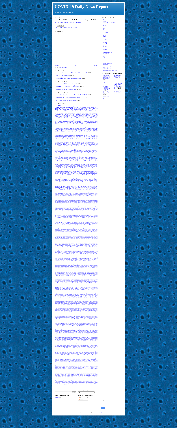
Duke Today (81, 253)
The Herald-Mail (95, 345)
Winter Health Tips (82, 375)
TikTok (85, 352)
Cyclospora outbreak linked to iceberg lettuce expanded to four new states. (106, 98)
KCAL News (61, 287)
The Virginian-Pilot (76, 351)
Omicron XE (90, 315)
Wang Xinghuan (76, 373)
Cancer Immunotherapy (93, 164)
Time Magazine (91, 156)
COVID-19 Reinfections (78, 145)
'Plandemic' (85, 194)
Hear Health (66, 275)
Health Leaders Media (60, 274)
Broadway (90, 209)
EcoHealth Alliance (75, 254)
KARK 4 (56, 287)
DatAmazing (67, 237)
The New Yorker (64, 187)
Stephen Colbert (78, 185)
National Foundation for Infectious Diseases (88, 308)
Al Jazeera (85, 158)
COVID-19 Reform (94, 218)
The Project (95, 347)
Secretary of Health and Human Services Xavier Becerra (76, 333)
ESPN (67, 254)
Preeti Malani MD (60, 322)
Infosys (84, 280)
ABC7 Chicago (84, 196)
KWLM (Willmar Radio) (94, 289)
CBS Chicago (68, 144)
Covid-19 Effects (82, 167)
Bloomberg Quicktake (61, 160)
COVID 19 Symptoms (74, 214)
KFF (58, 139)
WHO (96, 117)
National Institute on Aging (71, 309)
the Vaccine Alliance (71, 383)
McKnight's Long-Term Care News (76, 178)
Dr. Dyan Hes (64, 171)
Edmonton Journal (81, 254)
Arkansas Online (59, 202)
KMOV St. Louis (78, 288)
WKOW (85, 369)
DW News (88, 109)
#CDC (73, 193)
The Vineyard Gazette (70, 351)
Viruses (70, 142)
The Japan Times (88, 346)
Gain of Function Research (82, 265)
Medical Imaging (61, 179)
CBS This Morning (61, 117)
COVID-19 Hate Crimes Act (72, 217)
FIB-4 (62, 259)
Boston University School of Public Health (70, 208)
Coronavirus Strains (84, 230)
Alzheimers (56, 127)
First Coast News (84, 261)
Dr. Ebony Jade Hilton (64, 245)
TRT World (63, 340)
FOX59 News (80, 260)
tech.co (67, 383)
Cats (64, 223)
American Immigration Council (83, 200)
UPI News (80, 359)
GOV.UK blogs (76, 265)
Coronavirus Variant (92, 137)
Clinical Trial (93, 165)
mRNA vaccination (62, 382)
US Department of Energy (85, 359)
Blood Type (65, 207)
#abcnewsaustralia (91, 193)
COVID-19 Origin (69, 109)
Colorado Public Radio (81, 146)
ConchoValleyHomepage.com (90, 228)
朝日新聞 (65, 384)
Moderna (58, 110)
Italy (88, 282)
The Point (92, 347)
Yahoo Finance (83, 108)
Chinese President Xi (73, 165)
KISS (64, 288)
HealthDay (86, 174)
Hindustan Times (79, 275)
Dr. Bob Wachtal (71, 243)
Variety (88, 366)
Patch (82, 318)
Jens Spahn (77, 283)
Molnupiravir (56, 304)
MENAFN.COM (76, 297)
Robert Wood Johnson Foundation (67, 330)
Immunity (88, 124)
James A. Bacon (60, 283)
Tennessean (86, 340)
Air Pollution (79, 199)
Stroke (66, 339)
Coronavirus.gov (105, 64)
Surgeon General (87, 339)
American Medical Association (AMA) (109, 22)
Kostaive (63, 293)
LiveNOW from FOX (65, 296)
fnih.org (72, 381)
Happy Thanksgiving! (69, 273)
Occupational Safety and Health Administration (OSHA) (83, 181)
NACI (88, 304)
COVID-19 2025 (86, 163)
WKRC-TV (93, 369)
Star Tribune (79, 338)
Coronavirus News (72, 230)
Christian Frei (81, 225)
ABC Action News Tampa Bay (64, 196)
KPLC (63, 289)
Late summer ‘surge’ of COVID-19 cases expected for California (66, 83)
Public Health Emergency (83, 325)
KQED (65, 289)
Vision (96, 188)
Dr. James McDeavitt (62, 246)
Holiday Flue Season (85, 275)
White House (89, 374)
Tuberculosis (57, 142)
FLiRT (79, 124)
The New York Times (86, 115)
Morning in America (84, 152)
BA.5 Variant (59, 121)
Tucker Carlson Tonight (64, 354)
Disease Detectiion (94, 239)
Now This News (70, 181)
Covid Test (60, 167)
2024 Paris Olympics (92, 157)
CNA (73, 123)
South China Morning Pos (64, 337)
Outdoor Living (63, 317)
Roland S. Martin (88, 330)
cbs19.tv (65, 380)
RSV (88, 113)
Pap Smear (72, 318)
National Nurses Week (78, 309)
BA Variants (69, 159)
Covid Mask (91, 231)
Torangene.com (105, 67)
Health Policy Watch (83, 150)
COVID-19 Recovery (89, 218)
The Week (80, 351)
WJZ (69, 369)
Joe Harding (91, 283)
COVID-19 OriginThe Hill (76, 218)
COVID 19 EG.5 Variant (67, 214)
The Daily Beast (73, 186)
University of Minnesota (72, 362)
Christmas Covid (79, 165)
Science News (93, 332)
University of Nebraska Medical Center (92, 362)
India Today (87, 279)
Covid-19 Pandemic (81, 107)
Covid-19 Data (86, 131)
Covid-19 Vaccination (91, 110)
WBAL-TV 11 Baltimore (71, 189)
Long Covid (73, 105)
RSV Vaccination (86, 326)
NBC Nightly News (77, 139)
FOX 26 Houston (89, 138)
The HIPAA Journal (90, 345)
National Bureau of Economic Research (72, 308)
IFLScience (78, 132)
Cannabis (93, 222)
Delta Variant (76, 109)
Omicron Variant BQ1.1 (73, 315)
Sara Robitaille (67, 332)
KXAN (56, 290)
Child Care (81, 224)
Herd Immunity (94, 174)
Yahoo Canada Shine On (67, 377)
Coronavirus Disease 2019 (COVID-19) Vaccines (62, 230)
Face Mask (88, 260)
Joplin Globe (66, 286)
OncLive (93, 315)
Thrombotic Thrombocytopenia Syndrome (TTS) (76, 352)
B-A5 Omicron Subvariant (80, 203)
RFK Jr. (62, 112)
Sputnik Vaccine (93, 337)
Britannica (80, 209)
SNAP (76, 331)
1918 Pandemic (94, 194)
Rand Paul (90, 129)
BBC (92, 114)
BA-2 (94, 203)
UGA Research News (68, 358)
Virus (85, 367)
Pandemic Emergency (59, 318)
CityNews (86, 127)
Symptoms (91, 185)
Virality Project (72, 367)
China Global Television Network (66, 225)
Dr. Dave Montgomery (82, 244)
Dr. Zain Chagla (70, 253)
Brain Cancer (82, 208)
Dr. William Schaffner (92, 149)
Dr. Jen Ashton (77, 128)
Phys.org (96, 153)
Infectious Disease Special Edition (91, 175)
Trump (91, 353)
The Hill (66, 115)
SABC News (105, 49)
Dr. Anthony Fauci (89, 107)
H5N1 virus (63, 272)
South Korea (62, 185)
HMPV (73, 272)
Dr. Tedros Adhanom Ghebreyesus (91, 252)
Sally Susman (56, 332)
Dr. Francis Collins (76, 171)
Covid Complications (76, 231)
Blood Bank (62, 207)
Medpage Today (66, 179)
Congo (96, 165)
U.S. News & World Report (75, 116)
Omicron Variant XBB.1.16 (80, 315)
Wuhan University (91, 376)
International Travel (90, 281)
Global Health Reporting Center (71, 268)
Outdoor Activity (58, 317)
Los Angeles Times (74, 120)
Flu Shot (58, 150)
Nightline (94, 310)
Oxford (67, 317)
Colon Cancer (64, 228)
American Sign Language (91, 200)
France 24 (104, 40)
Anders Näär (58, 201)
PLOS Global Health (71, 317)
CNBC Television (71, 115)
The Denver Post (81, 344)
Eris (96, 149)
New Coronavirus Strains (65, 310)
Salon (59, 332)
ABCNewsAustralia (71, 158)
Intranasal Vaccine (94, 150)
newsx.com (89, 382)
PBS (82, 129)
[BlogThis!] (59, 26)
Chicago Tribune (75, 224)
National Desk (80, 308)
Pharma (89, 319)
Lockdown (76, 115)
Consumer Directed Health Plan (69, 229)
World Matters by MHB (66, 376)
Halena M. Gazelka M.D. (90, 272)
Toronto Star (67, 353)
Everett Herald (60, 258)
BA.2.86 (73, 159)
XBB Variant (95, 376)
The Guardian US (84, 345)
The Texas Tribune (87, 187)
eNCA (87, 192)
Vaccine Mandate (67, 135)
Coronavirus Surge (72, 166)
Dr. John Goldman (86, 246)
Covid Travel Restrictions (66, 167)
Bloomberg (90, 130)
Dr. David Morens (92, 244)
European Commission (64, 257)
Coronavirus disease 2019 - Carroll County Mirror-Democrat (66, 100)
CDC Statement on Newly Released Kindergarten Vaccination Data (106, 82)
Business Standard (90, 210)
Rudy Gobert (56, 331)
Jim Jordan (84, 283)
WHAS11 (61, 369)
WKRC (75, 142)
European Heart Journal (71, 257)
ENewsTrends (64, 254)
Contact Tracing (75, 137)
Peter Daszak (61, 319)
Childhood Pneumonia (86, 224)
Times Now (88, 352)
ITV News (76, 175)
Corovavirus (59, 231)
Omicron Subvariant (61, 182)
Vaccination (61, 142)
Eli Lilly (89, 254)
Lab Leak (95, 124)
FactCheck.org (85, 173)
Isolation (82, 282)
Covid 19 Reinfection (93, 146)
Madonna (89, 297)
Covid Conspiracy (64, 128)
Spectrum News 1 (84, 337)
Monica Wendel (60, 304)
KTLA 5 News (75, 289)
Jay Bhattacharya (67, 283)
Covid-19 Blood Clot (84, 232)
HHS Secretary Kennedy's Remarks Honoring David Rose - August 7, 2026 (106, 88)
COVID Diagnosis (62, 215)
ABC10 (76, 196)
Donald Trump (89, 121)
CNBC (58, 114)
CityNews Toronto (88, 165)
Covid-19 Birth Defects (77, 232)
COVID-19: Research (79, 221)
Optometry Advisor (72, 316)
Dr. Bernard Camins (66, 243)
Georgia (70, 267)
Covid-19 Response (85, 168)
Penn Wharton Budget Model (87, 318)
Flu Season (74, 132)
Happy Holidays (57, 273)
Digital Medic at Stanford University (77, 239)
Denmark (77, 238)
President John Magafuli (72, 322)
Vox (57, 368)
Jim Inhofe (81, 283)
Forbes (80, 113)
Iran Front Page (76, 282)
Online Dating (61, 316)
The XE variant (90, 351)
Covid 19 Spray (66, 231)
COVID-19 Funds (65, 217)
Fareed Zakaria (66, 261)
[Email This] (58, 26)
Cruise (85, 236)
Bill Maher (93, 159)
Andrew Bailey (67, 201)
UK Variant (61, 359)
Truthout (60, 354)
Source (55, 337)
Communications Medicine (78, 228)
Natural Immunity (92, 309)
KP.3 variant (89, 151)
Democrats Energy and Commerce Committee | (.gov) (67, 238)
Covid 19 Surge (57, 116)
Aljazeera (104, 21)
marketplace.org (73, 382)
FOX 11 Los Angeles (70, 173)
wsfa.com (60, 384)
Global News (92, 109)
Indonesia (84, 175)
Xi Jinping (57, 377)
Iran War (80, 282)
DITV (91, 236)
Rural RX (62, 331)
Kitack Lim (60, 293)
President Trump (64, 108)
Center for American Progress (80, 223)
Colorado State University (70, 228)
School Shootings (84, 332)
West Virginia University (83, 374)
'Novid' (82, 194)
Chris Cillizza (77, 225)
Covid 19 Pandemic (58, 128)
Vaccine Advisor (72, 365)
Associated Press (64, 159)
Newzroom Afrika (90, 310)
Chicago (65, 224)
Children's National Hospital (59, 165)
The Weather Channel (94, 187)
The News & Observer (76, 347)
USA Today (78, 108)
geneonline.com (91, 192)
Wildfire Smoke (70, 375)
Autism (82, 130)
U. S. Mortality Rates (86, 354)
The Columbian (67, 186)
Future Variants (63, 150)
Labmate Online (89, 293)
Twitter (79, 354)
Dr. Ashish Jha (68, 124)
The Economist (57, 135)
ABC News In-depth (89, 135)
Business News (80, 210)
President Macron (78, 322)
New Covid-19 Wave (83, 180)
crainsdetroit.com (90, 380)
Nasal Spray (66, 180)
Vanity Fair (88, 188)
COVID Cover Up (57, 215)
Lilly (79, 295)
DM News (77, 117)
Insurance (69, 281)
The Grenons (80, 345)
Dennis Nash (85, 238)
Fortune (69, 27)
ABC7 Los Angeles (89, 196)
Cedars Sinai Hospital (69, 223)
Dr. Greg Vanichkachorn (87, 245)
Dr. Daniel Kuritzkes (75, 244)
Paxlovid (86, 182)
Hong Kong (89, 150)
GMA (61, 122)
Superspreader (78, 339)
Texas (89, 340)
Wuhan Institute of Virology (84, 376)
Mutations (79, 304)
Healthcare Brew (89, 274)
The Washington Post (83, 114)
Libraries (77, 295)
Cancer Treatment (89, 222)
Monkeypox (71, 129)
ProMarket (63, 324)
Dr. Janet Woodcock (67, 246)
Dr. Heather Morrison (93, 245)
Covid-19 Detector (94, 232)
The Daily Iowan (71, 344)
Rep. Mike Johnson (57, 329)
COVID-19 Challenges (72, 216)
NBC (92, 304)
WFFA (85, 368)
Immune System (83, 279)
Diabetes (66, 239)
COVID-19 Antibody (66, 216)
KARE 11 (96, 286)
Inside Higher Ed (87, 280)
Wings (74, 375)
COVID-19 (58, 106)
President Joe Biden (66, 322)
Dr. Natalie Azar (72, 172)
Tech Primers (78, 340)
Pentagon (96, 182)
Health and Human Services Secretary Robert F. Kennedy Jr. (72, 274)
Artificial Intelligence (58, 159)
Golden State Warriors (79, 268)
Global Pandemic (77, 150)
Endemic (89, 128)
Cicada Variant (74, 146)
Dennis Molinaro (80, 238)
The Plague (89, 347)
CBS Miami (72, 144)
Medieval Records (84, 301)
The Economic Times (92, 186)
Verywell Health (92, 188)
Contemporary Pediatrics (83, 229)
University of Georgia (60, 362)
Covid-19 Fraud (67, 138)
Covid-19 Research (83, 121)
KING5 (62, 288)
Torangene (63, 353)
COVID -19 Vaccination (91, 144)
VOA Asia (65, 365)
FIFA (64, 259)
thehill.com (76, 383)
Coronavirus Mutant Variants (92, 127)
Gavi (86, 265)
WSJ (64, 157)
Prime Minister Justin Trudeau (81, 323)
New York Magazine (90, 180)
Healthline (62, 275)
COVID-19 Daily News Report (81, 6)
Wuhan (94, 116)
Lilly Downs (82, 295)
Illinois (64, 279)
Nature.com (80, 115)
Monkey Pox (65, 304)
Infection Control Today (85, 132)
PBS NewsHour (91, 153)
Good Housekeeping (86, 268)
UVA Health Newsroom (78, 360)
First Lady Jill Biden (90, 261)
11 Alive (88, 194)
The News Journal (82, 347)
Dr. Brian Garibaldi (77, 243)
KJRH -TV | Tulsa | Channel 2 (69, 288)
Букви (63, 384)
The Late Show (94, 346)
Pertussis (56, 319)
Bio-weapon (85, 206)
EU (72, 254)
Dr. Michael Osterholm (65, 172)
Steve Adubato (59, 339)
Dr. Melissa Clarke (62, 250)
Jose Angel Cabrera (74, 286)
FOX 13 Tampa (75, 173)
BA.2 (80, 143)
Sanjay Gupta (62, 332)
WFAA (73, 142)
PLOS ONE (76, 317)
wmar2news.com (57, 384)
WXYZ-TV (60, 373)
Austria (70, 203)
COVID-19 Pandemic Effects (66, 121)
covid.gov (86, 380)
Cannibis (56, 146)
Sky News (66, 112)
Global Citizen (65, 268)
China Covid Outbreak (61, 115)
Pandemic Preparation (80, 182)
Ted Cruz (82, 340)
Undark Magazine (87, 360)
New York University (77, 310)
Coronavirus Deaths (95, 229)
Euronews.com (64, 173)
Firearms (81, 261)
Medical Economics (65, 301)
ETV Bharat (69, 254)
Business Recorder (84, 210)
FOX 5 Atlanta (81, 173)
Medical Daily (92, 178)
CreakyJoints (78, 236)
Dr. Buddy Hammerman (83, 243)
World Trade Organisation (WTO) (75, 376)
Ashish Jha (79, 202)
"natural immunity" (69, 193)
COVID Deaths (65, 163)
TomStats (60, 353)
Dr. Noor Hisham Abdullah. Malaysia (80, 250)
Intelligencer (73, 281)
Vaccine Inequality (77, 365)
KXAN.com (61, 139)
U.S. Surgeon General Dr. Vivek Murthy (88, 355)
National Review (88, 309)
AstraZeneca (71, 123)
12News (91, 194)
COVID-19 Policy (83, 218)
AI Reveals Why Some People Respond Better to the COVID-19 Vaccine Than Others (70, 74)
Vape (86, 366)
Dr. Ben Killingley (60, 243)
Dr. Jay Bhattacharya (73, 246)
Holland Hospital (57, 175)
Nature (78, 180)
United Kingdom (93, 360)
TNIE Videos (60, 340)
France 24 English (58, 129)
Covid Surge (62, 116)
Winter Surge (91, 375)
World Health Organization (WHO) (69, 107)
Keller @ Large (95, 290)
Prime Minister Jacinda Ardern (72, 323)
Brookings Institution (80, 160)
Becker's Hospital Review (77, 136)
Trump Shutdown (95, 353)
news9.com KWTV (85, 382)
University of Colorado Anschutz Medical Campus (86, 361)
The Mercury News (63, 347)
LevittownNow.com (59, 295)
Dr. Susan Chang (79, 252)
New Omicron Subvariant (62, 153)
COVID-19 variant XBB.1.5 (71, 221)
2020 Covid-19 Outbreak (63, 195)
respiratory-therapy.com (61, 193)
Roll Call (93, 330)
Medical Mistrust (76, 301)
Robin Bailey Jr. (74, 330)
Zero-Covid (78, 192)
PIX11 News (75, 182)
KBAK (58, 287)
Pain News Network (92, 317)
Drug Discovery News (76, 253)
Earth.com (93, 172)
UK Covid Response (82, 358)
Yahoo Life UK (80, 377)
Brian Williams (63, 209)
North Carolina (67, 311)
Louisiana (62, 297)
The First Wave (59, 345)
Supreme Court (82, 339)
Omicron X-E (86, 315)
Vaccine (62, 110)
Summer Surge (80, 122)
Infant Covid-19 (80, 280)
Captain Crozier (59, 223)
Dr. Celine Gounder (74, 124)
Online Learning (65, 316)
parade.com (92, 382)
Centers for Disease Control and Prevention (65, 146)
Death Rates (77, 237)
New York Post (69, 153)
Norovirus (78, 153)
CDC (59, 108)
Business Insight (74, 210)
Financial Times (69, 132)
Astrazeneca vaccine (86, 202)
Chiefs (78, 224)
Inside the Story (93, 280)
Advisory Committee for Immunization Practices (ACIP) (63, 199)
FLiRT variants (75, 259)
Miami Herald (65, 302)
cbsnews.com (68, 380)
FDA (55, 113)
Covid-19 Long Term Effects (62, 168)
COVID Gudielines (75, 215)
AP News (65, 136)
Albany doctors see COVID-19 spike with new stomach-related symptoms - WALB (69, 97)
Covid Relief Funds (59, 232)
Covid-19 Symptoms (67, 117)
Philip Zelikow (92, 319)
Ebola (86, 128)
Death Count (73, 237)
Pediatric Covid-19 (91, 182)
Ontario (69, 316)
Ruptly (59, 331)
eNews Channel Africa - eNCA (66, 381)
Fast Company (70, 261)
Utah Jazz (58, 365)
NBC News (89, 108)
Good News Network (92, 268)
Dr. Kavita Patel (93, 171)
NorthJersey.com (81, 311)
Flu (61, 113)
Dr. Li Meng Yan (94, 247)
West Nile (78, 374)
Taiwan (94, 185)
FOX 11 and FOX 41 (80, 259)
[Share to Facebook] (62, 26)
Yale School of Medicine (71, 192)
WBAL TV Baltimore (63, 189)
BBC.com (82, 143)
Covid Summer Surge (70, 128)
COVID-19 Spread (85, 145)
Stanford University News (68, 185)
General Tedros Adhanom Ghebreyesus (63, 266)
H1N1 (61, 272)
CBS (87, 136)
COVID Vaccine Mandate (70, 145)
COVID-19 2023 (80, 163)
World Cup (63, 192)
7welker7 (87, 195)
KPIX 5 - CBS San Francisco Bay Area (91, 288)
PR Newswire (84, 317)
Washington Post (79, 142)
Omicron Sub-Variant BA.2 (84, 153)
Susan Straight (86, 185)
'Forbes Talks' (79, 194)
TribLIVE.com (88, 353)
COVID (96, 130)
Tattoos (76, 340)
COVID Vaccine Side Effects (72, 163)
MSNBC (84, 109)
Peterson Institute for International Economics (69, 319)
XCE (55, 377)
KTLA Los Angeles (79, 289)
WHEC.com (64, 369)
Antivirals (95, 158)
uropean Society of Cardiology (83, 383)
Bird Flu (85, 136)
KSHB (69, 289)
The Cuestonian (67, 344)
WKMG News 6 (72, 369)
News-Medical (87, 117)
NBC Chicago (61, 180)
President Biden (90, 112)
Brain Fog (56, 144)
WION (65, 110)
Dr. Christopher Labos (91, 243)
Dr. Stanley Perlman (64, 252)
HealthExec (82, 274)
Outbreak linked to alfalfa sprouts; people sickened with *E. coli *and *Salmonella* (106, 77)
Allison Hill (95, 199)
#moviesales (71, 194)
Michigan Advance (70, 302)
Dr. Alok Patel (94, 131)
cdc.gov (71, 380)
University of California (75, 361)
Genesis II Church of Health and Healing (76, 266)
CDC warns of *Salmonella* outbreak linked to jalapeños (106, 92)
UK (96, 129)
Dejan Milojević (92, 237)
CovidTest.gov (74, 236)
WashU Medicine (86, 373)
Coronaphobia (89, 229)
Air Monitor (75, 199)
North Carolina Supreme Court (73, 311)
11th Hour (83, 135)
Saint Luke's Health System (93, 331)
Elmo (96, 254)
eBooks (58, 381)
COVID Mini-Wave (87, 215)
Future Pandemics (64, 265)
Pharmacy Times (94, 139)
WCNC (76, 189)
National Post (83, 309)
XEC (71, 135)
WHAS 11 (57, 369)
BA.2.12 (96, 203)
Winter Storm (87, 375)
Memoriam (95, 301)
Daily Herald (96, 236)
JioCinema (88, 283)
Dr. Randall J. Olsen (71, 251)
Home (76, 65)
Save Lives (79, 332)
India (66, 116)
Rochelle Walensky (79, 330)
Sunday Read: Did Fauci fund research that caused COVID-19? (66, 89)
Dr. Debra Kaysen (58, 245)
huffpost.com (91, 381)
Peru (58, 319)
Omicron (68, 116)
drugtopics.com (95, 380)
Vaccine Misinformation (90, 365)
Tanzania (73, 340)
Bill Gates (89, 159)
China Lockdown (67, 165)
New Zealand (89, 139)
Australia (79, 130)
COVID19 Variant (82, 164)
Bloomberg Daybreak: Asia (72, 207)
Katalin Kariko (78, 290)
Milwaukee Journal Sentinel (74, 179)
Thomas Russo (66, 352)
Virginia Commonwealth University (79, 367)
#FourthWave (76, 193)
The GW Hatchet (63, 345)
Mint (75, 152)
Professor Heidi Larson (76, 324)
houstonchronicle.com (86, 381)
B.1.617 (85, 203)
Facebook (96, 260)
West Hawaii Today (73, 374)
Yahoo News (74, 135)
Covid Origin (62, 138)
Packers (88, 317)
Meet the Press (92, 301)
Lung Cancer (65, 297)
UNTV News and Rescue (75, 359)
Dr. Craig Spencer (59, 244)
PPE (81, 317)
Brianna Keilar (68, 209)
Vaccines (88, 120)
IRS (73, 175)
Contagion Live (87, 146)
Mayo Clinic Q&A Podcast (67, 178)
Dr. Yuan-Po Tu (66, 253)
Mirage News (82, 303)
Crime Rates (82, 236)
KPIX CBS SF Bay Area (58, 289)
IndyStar (76, 280)
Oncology (96, 315)
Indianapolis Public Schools (71, 280)
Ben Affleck (75, 206)
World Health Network (59, 376)
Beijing (82, 136)
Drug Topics (90, 172)
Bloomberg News (85, 207)
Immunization (80, 175)
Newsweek (79, 129)
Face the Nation (92, 260)
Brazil (76, 160)
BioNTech (86, 143)
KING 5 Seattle (58, 288)
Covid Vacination (71, 232)
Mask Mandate (82, 117)
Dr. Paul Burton (92, 250)
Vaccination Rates (57, 157)
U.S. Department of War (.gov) (64, 355)
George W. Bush (95, 266)
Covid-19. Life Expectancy (62, 236)
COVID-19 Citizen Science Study (80, 216)
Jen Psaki (74, 283)
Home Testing (62, 175)
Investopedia (60, 282)
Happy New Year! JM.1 (62, 273)
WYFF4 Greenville (65, 373)
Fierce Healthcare (77, 261)
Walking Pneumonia (71, 373)
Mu (89, 179)
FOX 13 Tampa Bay (87, 259)
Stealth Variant (93, 338)
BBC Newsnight (79, 159)
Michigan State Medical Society (77, 302)
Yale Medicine (69, 130)
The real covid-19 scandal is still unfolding (63, 75)
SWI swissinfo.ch (79, 331)
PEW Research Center (68, 182)
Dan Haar (64, 237)
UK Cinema (77, 358)
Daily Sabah (56, 237)
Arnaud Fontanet (64, 202)
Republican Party (63, 329)
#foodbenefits (62, 194)
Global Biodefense (94, 267)
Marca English (92, 297)
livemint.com (95, 381)
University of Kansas (66, 362)
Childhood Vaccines (71, 131)
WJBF (67, 369)
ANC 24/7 (76, 158)
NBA (58, 180)
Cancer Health (84, 222)
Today (93, 108)
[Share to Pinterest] (63, 26)
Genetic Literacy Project (85, 266)
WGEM (94, 368)
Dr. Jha (83, 246)
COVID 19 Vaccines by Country (82, 214)
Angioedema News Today (75, 201)
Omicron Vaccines (66, 315)
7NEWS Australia (60, 158)
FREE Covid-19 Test (74, 27)
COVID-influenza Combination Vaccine (88, 221)
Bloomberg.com (67, 160)
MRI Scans (82, 297)
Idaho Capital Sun (59, 279)
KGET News (90, 287)
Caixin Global (75, 222)
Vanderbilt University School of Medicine (79, 366)
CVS (72, 222)
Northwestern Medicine (87, 311)
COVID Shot (63, 131)
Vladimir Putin (57, 189)
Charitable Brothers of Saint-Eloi (59, 224)
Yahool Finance (84, 377)
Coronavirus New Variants (79, 131)
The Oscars (86, 347)
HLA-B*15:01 (69, 272)
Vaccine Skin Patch (59, 366)
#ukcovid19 (75, 194)
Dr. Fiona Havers (69, 171)
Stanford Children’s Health (68, 338)
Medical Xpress (84, 113)
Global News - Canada (70, 150)
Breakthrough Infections (62, 144)
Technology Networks (60, 156)
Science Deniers (89, 332)
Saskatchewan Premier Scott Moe (73, 332)
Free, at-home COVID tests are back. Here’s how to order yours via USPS (68, 22)
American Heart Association (75, 200)
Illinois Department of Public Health (70, 279)
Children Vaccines (91, 224)
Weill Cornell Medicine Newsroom (66, 374)
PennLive (92, 318)
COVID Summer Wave (62, 145)
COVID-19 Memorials (69, 218)
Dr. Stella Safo (70, 252)
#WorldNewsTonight (73, 143)
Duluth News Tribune (86, 253)
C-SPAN (93, 130)
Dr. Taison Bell (84, 252)
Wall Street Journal (94, 122)
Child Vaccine (95, 115)
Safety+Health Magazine (85, 331)
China (72, 113)
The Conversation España (60, 344)
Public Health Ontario (62, 326)
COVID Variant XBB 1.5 (59, 216)
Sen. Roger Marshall (92, 333)
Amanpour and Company (58, 200)
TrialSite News (81, 353)
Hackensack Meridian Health (82, 272)
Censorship (74, 223)
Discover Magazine (63, 149)
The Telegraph (81, 187)
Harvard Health (79, 273)
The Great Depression (75, 345)
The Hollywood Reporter (58, 346)
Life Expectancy (66, 139)
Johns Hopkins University (82, 151)
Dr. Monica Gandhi (72, 250)
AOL (55, 121)
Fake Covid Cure (57, 261)
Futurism (68, 265)
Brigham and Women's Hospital (74, 209)
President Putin (90, 322)
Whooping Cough (65, 375)
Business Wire (95, 210)
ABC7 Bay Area (79, 196)
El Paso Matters (86, 254)
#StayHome (67, 143)
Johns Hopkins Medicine (60, 286)
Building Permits (69, 210)
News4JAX (86, 310)
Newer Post (57, 65)
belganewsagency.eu (57, 380)
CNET (82, 144)
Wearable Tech (58, 374)
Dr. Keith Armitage (64, 247)
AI (93, 135)
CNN (82, 105)
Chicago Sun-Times (69, 224)
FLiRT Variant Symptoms (68, 259)
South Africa (58, 337)
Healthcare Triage (58, 275)
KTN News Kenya (84, 289)
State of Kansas (83, 338)
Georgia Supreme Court (79, 267)
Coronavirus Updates (91, 230)
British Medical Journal (86, 209)
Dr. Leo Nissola (84, 247)
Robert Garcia (60, 330)
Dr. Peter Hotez (83, 138)
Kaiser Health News (59, 290)
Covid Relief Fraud (87, 166)
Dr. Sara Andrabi (59, 252)
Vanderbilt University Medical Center (68, 366)
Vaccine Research (66, 142)
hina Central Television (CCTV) (78, 381)
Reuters (80, 109)
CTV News (82, 127)
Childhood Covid (70, 137)
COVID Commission (94, 214)
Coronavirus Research (78, 230)
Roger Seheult (84, 330)
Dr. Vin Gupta (85, 172)
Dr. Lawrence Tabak (79, 247)
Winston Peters (77, 375)
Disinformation (69, 149)
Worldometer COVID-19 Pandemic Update (110, 70)
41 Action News (84, 195)
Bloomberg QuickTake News (92, 143)
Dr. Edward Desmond (71, 245)
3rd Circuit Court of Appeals (77, 195)
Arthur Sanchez (69, 202)
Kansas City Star (69, 290)
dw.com (56, 381)
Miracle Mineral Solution (76, 303)
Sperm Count (88, 337)
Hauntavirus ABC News (84, 273)
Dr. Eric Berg (76, 245)
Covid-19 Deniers (89, 232)
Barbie (57, 206)
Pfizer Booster (78, 319)
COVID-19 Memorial (85, 217)
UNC (63, 359)
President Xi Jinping (64, 323)
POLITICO (84, 120)
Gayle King (89, 265)
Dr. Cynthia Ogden (65, 244)
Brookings (93, 209)
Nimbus (61, 181)
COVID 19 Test (60, 163)
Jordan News (70, 286)
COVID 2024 (89, 214)
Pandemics (69, 318)
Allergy (93, 199)
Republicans (67, 329)
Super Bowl (74, 339)
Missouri (89, 303)
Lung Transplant (70, 297)
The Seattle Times (76, 187)
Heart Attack (90, 174)
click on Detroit (75, 380)
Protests (63, 325)
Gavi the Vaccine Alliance (73, 174)
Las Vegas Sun (69, 294)
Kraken (66, 293)
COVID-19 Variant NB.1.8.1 (79, 123)
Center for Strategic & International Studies (91, 223)
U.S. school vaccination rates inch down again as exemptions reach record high (68, 78)
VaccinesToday (83, 188)
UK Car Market (73, 358)
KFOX (76, 287)
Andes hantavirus (62, 201)
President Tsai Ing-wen (58, 323)
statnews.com (59, 143)
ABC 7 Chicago (57, 196)
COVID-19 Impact (77, 127)
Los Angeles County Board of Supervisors (87, 296)
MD (73, 297)
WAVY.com (64, 368)
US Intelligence (60, 360)
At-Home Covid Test (92, 202)
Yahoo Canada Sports (74, 377)
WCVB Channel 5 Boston (82, 189)
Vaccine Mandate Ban (84, 365)
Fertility (73, 261)
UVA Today (83, 360)
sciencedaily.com (59, 383)
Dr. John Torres (88, 171)
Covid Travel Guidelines (65, 232)
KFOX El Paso (80, 287)
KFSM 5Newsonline (85, 287)
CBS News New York (77, 144)
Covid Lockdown (86, 231)
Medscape (76, 114)
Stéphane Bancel (69, 339)
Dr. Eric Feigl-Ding (81, 245)
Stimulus (82, 185)
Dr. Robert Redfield (81, 251)
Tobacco (96, 352)
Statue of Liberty (88, 338)
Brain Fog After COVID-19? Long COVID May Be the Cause (66, 87)
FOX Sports (72, 260)
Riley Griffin (93, 329)
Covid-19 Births (76, 167)
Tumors (74, 354)
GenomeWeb (80, 174)
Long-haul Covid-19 (78, 296)
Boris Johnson (72, 160)
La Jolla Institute (74, 293)
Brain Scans (91, 208)
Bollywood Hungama (58, 208)
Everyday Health (64, 258)
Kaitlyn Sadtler (65, 290)
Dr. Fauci (73, 112)
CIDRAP (69, 112)
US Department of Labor (92, 359)
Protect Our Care (59, 325)
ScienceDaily (94, 129)
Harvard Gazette (74, 273)
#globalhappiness (67, 194)
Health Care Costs (92, 273)
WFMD (88, 368)
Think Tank (56, 352)
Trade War (70, 353)
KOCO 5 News (84, 288)
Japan (63, 283)
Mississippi (86, 303)
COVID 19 (56, 120)
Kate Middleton (82, 290)
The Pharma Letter (70, 187)
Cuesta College (88, 236)
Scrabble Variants (61, 333)
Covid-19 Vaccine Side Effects (75, 138)
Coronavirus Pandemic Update (83, 137)
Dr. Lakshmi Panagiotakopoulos (71, 247)
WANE (59, 368)
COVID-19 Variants (62, 120)
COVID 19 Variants (58, 131)
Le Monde (80, 294)
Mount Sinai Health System (84, 179)
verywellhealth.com (94, 383)
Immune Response (77, 279)
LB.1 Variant (70, 293)
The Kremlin (59, 187)
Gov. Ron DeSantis (83, 124)
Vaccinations (68, 365)
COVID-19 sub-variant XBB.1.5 (73, 164)
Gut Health (58, 272)
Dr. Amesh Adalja (59, 171)
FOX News (59, 113)
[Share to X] (60, 26)
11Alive (78, 143)
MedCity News (87, 178)
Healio (89, 273)
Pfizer (60, 112)
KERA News (68, 287)
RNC (83, 326)
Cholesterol (72, 225)
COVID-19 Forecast (60, 217)
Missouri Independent (94, 303)
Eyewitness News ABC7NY (82, 258)
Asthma (82, 202)
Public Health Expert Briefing (91, 325)
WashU (83, 373)
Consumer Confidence (60, 229)
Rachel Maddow (92, 326)
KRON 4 (67, 289)
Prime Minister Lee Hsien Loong (90, 323)
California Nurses (80, 222)
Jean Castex (71, 283)
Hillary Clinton (74, 275)
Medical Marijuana (70, 301)
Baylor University (68, 206)
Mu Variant (76, 304)
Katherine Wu (87, 290)
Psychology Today (76, 325)
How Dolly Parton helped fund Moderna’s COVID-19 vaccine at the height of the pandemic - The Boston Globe (74, 96)
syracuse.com (64, 383)
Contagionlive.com (76, 229)
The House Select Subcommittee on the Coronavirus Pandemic (71, 346)
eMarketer (60, 381)
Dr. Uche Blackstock (78, 172)
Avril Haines (73, 203)
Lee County (91, 294)
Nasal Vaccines (84, 139)
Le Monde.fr (83, 294)
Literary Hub (60, 296)
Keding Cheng (91, 290)
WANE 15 (61, 368)
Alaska (90, 199)
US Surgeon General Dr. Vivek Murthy (68, 360)
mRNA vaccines (79, 135)
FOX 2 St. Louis (92, 259)
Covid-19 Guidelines (88, 167)
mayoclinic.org (77, 382)
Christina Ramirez (89, 225)
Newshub (58, 181)
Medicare (80, 301)
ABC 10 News (65, 158)
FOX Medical (68, 260)
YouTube (94, 377)
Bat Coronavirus (63, 206)
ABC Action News (75, 130)
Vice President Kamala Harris (61, 367)
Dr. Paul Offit (86, 149)
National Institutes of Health (72, 180)
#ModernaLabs (81, 193)
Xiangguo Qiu (62, 377)
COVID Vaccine (62, 109)
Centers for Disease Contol (107, 63)
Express (56, 150)
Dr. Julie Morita (59, 247)
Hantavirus (63, 129)
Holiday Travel (95, 275)
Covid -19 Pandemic (79, 166)
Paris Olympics (78, 318)
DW (93, 236)
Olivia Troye (62, 315)
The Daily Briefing (79, 186)
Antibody (89, 201)
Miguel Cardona (85, 302)
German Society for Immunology (87, 267)
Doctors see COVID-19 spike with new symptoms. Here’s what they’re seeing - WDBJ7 (70, 98)
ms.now (81, 382)
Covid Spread (93, 166)
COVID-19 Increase (79, 217)
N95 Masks (85, 304)
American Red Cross (90, 158)
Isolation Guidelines (58, 151)
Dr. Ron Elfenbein (91, 251)
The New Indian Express (69, 347)
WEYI (83, 368)
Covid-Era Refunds (68, 236)
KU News (89, 289)
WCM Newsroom (79, 368)
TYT (65, 340)
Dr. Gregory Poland (75, 149)
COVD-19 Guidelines (60, 214)
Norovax (63, 311)
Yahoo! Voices (78, 157)
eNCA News (105, 36)
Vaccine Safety (78, 188)
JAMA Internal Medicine (92, 282)
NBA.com (90, 304)
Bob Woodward (95, 207)
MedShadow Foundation (58, 301)
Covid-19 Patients (79, 168)
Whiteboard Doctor (60, 375)
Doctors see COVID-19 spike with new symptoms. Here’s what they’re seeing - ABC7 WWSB (71, 94)
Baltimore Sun (85, 159)
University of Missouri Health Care (81, 362)
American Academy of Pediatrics (66, 200)
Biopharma (88, 206)
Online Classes (57, 316)
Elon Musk (59, 173)
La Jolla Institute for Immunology (82, 293)
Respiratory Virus (72, 329)
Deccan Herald (84, 237)
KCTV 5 (65, 287)
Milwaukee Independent (90, 302)
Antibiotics (85, 201)
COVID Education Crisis (69, 215)
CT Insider (87, 164)
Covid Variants (68, 120)
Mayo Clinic (89, 114)
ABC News (63, 105)
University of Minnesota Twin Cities (86, 116)
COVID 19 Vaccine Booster (64, 114)
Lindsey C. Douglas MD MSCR (89, 295)
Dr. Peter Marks (60, 251)
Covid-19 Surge (69, 110)
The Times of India (85, 156)
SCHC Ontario (68, 331)
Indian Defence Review (92, 279)
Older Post (95, 65)
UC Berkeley (95, 355)
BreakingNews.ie (95, 208)
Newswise (74, 153)
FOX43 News (76, 260)
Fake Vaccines (62, 261)
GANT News (71, 265)
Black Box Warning (93, 206)
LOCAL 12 (92, 124)
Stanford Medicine (74, 338)
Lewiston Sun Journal (65, 295)
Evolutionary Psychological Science (72, 258)
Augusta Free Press (66, 203)
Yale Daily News (90, 377)
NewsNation (75, 129)
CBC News (77, 112)
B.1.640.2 (88, 203)
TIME (63, 113)
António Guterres (92, 201)
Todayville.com (57, 353)
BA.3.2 (76, 159)
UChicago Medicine (61, 358)
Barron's (60, 206)
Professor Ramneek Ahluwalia (83, 324)
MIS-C (80, 297)
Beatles (72, 206)
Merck (73, 139)
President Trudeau (95, 322)
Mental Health (57, 302)
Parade (75, 318)
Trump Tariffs (56, 354)
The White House (85, 351)
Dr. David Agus (87, 244)
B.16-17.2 (91, 203)
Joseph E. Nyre (79, 286)
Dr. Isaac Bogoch (81, 149)
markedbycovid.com (68, 382)
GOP (68, 174)
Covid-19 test (73, 117)
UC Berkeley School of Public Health (63, 188)
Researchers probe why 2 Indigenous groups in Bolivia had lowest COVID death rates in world (71, 72)
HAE (66, 272)
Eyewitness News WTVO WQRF (91, 258)
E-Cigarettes (58, 254)
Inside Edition (91, 132)
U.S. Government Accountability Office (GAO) (75, 355)
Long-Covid (67, 129)
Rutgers (65, 331)
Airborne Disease (86, 199)
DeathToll (80, 237)
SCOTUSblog (73, 331)
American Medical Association (64, 127)
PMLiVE (79, 317)
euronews (82, 157)
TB (57, 340)
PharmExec (85, 319)
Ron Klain (96, 330)
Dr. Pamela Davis (87, 250)
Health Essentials (94, 138)
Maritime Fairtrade (59, 178)
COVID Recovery (92, 215)
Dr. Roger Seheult (86, 251)
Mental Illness (61, 302)
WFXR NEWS (91, 368)
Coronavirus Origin (58, 166)
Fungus (56, 265)
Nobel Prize (59, 311)
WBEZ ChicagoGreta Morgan (71, 368)
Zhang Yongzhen (83, 192)
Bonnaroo (62, 208)
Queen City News (71, 326)
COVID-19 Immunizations (93, 163)
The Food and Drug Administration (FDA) (79, 110)
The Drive (93, 344)
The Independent (79, 156)
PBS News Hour (92, 117)
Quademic (67, 326)
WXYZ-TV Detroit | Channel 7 (70, 157)
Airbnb (83, 199)
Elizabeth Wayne (93, 254)
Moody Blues (69, 304)
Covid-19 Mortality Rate (71, 168)
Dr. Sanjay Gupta (64, 132)
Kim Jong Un (93, 151)
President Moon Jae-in (85, 322)
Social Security (57, 185)
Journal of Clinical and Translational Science (88, 286)
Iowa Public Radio (65, 282)
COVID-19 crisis (65, 164)
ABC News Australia (72, 196)
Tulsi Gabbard (70, 354)
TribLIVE (84, 353)
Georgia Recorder (73, 267)
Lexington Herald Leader (72, 295)
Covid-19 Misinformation (88, 123)
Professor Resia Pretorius (91, 324)
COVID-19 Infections (58, 164)
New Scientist (66, 122)
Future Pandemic (59, 265)
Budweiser (65, 210)
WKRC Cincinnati (89, 369)
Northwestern (65, 181)
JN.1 (63, 122)
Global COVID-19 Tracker (58, 268)
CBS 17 (96, 160)
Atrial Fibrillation (60, 203)
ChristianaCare (85, 225)
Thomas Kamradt (61, 352)
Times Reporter (92, 352)
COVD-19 (85, 144)
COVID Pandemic (68, 113)
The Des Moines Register (88, 344)
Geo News (90, 266)
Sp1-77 (80, 337)
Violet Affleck (68, 367)
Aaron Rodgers (80, 158)
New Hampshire (71, 310)
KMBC (75, 288)
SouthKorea (77, 337)
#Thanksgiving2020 (86, 193)
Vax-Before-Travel (91, 366)
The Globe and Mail (69, 345)
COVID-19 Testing (92, 145)
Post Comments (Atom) (63, 67)
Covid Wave (72, 167)
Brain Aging (78, 208)
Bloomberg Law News (79, 207)
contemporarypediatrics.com (81, 380)
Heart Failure (70, 275)
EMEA (61, 254)
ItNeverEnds (86, 282)
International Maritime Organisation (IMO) (81, 281)
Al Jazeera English (92, 113)
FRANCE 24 (84, 260)
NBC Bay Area (79, 120)
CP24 (70, 222)
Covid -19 (62, 231)
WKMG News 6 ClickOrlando (79, 369)
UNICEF (70, 359)
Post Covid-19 (85, 129)
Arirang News (70, 136)
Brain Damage (87, 208)
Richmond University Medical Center (85, 329)
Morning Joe (73, 304)
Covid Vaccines (71, 114)
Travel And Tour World (75, 353)
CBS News (68, 105)
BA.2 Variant (86, 130)
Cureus (90, 131)
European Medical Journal (79, 257)
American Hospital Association (63, 123)
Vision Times (88, 367)
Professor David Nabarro (68, 324)
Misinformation (78, 152)
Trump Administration (87, 122)
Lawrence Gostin (76, 294)
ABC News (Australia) (93, 120)
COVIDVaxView (67, 222)
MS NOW (85, 297)
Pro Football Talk (59, 324)
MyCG (82, 304)
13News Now (87, 157)
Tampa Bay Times (69, 340)
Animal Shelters (81, 201)
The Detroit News (85, 186)
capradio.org (62, 380)
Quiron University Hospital (78, 326)
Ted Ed (84, 340)
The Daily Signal (76, 344)
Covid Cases (70, 231)
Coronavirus (95, 112)
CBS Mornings (71, 127)
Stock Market (63, 339)
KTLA (71, 289)
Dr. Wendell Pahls (60, 253)
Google (96, 268)
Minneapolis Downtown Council (68, 303)
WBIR (76, 368)
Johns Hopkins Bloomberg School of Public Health (69, 151)
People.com (95, 318)
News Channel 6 (82, 310)
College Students (59, 228)
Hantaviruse (95, 272)
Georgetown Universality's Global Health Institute (62, 267)
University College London (68, 361)
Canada (96, 145)
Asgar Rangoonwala (74, 202)
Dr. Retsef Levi (76, 251)
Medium (88, 301)
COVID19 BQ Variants (61, 222)
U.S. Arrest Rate (91, 354)
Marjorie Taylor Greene (64, 152)
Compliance (83, 228)
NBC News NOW (90, 152)
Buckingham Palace (60, 210)
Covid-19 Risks (91, 168)
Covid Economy (81, 231)
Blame (59, 207)
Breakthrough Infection (58, 209)
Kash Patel (73, 290)
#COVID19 (63, 143)
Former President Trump (92, 173)
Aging (72, 199)
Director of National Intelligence (87, 239)
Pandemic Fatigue (65, 318)
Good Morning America (83, 112)
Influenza (56, 139)
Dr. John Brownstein (82, 171)
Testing (64, 186)
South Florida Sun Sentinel (72, 337)
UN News (96, 156)
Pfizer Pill (82, 319)
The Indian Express (83, 346)
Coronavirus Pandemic (65, 166)
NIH (81, 139)
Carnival (63, 223)
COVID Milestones (81, 215)
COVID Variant (64, 137)
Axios (92, 115)
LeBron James (88, 294)
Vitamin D (56, 130)
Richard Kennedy (77, 329)
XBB (66, 192)
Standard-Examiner (58, 338)
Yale (87, 377)
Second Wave (66, 333)
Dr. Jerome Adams (78, 246)
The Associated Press (72, 156)
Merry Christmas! (71, 152)
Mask (70, 139)
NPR (79, 114)
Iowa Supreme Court (71, 282)
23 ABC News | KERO (70, 195)
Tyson (81, 354)
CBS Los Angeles (92, 136)
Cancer (67, 131)
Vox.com (59, 130)
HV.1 (77, 272)
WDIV (87, 189)
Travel (56, 188)
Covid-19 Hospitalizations (75, 121)
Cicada (83, 165)
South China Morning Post (73, 122)
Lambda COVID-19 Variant (63, 294)
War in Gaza (80, 373)
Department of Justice (90, 238)
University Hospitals (72, 188)
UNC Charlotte (67, 359)
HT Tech (75, 272)
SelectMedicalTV (86, 333)
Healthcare (85, 274)
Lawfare (72, 294)
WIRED (62, 157)
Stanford (63, 338)
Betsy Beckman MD (80, 206)
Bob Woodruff (90, 207)
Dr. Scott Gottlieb (82, 128)
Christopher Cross (94, 225)
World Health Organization (86, 142)
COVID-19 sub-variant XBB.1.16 (62, 221)
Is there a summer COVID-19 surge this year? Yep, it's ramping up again (68, 86)
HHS (83, 174)
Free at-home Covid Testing (62, 174)
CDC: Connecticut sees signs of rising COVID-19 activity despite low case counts (69, 85)
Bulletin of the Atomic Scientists (89, 160)
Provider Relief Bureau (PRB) (69, 325)
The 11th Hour (66, 156)
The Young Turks (95, 351)
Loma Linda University (71, 296)
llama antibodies (57, 382)
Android (71, 201)
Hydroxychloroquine (68, 175)
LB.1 (67, 293)
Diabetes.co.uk (69, 239)
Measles (84, 178)
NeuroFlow (60, 310)
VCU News (61, 365)
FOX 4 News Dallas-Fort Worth (61, 260)
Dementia (58, 238)
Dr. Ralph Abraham (65, 251)
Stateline (74, 185)
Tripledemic (62, 135)
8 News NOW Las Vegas (92, 195)
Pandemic (79, 105)
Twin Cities (76, 354)
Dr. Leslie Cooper (88, 247)
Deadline (70, 237)
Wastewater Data (64, 130)
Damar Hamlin (60, 237)
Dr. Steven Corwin (74, 252)
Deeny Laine (88, 237)
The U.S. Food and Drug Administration (109, 66)
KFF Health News (72, 287)
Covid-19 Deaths (76, 113)
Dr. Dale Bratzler (70, 244)
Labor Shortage (94, 293)
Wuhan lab (56, 123)
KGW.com (93, 287)
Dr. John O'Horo (91, 246)
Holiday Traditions (90, 275)
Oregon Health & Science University (81, 316)
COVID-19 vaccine (71, 108)
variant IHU (90, 383)
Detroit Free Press (62, 239)
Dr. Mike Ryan (67, 250)
